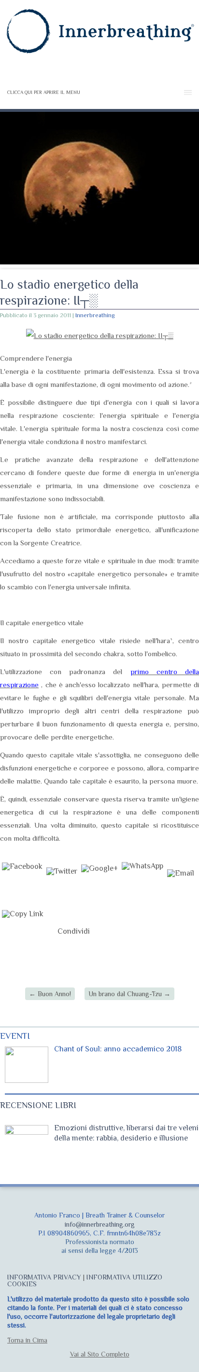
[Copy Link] (22, 931)
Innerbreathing (94, 315)
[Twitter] (61, 883)
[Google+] (99, 883)
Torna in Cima (27, 1340)
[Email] (180, 883)
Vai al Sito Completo (99, 1354)
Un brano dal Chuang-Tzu (129, 994)
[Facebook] (22, 884)
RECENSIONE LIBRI (38, 1105)
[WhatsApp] (142, 883)
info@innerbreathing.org (100, 1224)
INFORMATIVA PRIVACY (44, 1277)
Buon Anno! (50, 994)
